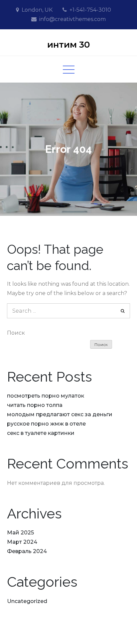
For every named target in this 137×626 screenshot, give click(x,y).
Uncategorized (27, 601)
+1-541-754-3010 (90, 10)
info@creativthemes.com (72, 19)
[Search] (122, 310)
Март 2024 (22, 542)
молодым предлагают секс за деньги (59, 414)
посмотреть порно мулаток (45, 396)
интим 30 (68, 44)
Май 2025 (20, 532)
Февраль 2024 (27, 551)
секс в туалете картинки (40, 433)
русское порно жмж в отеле (46, 424)
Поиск (16, 333)
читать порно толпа (35, 405)
